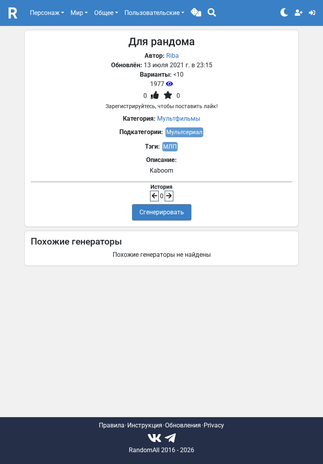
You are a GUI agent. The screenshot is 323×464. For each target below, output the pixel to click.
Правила (111, 425)
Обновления (183, 425)
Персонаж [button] (44, 13)
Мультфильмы (178, 118)
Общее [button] (103, 13)
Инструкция (144, 425)
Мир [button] (77, 13)
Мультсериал (184, 132)
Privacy (214, 425)
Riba (172, 55)
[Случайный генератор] (195, 13)
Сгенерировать (161, 212)
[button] (195, 13)
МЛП (170, 146)
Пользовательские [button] (152, 13)
